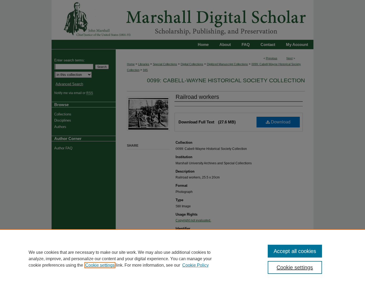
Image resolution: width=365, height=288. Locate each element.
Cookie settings (100, 265)
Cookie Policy (195, 265)
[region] (182, 258)
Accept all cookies (295, 251)
